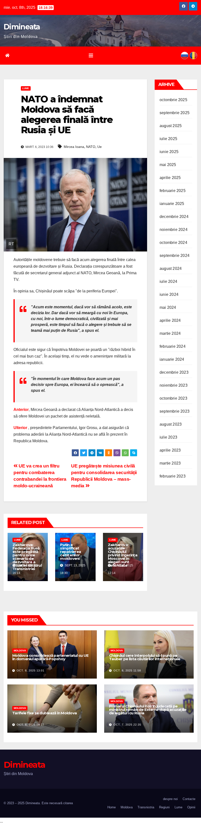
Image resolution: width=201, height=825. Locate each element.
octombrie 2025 (173, 100)
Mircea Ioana (74, 147)
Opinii (191, 807)
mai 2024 (168, 307)
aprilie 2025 (170, 178)
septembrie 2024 (174, 255)
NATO (90, 147)
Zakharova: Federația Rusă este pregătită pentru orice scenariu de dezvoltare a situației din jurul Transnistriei (27, 556)
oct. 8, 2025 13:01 (30, 670)
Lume (25, 88)
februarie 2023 (173, 476)
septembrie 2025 (174, 113)
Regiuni (164, 807)
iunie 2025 (169, 152)
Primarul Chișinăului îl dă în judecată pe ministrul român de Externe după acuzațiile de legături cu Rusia (148, 709)
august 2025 (171, 126)
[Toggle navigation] (91, 55)
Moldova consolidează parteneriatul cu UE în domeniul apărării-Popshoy (50, 657)
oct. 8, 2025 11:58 (127, 670)
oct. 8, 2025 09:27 (30, 724)
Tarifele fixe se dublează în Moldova (44, 713)
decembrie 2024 (174, 217)
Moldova (20, 650)
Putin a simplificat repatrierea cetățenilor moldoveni (70, 551)
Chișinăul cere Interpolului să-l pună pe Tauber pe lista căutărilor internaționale (144, 657)
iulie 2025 (168, 139)
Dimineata (22, 26)
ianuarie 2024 (172, 359)
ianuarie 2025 (172, 204)
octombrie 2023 (173, 398)
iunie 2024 (169, 294)
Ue (99, 147)
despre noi (170, 799)
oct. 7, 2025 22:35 (127, 724)
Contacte (189, 799)
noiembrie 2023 (174, 385)
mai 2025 (168, 165)
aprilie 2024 (170, 320)
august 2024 (171, 268)
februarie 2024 (173, 346)
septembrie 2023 (174, 411)
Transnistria (146, 807)
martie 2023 (170, 463)
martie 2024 (170, 333)
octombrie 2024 (173, 242)
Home (111, 807)
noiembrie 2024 (174, 229)
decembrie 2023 (174, 372)
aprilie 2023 (170, 450)
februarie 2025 (173, 191)
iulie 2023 (168, 437)
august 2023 (171, 424)
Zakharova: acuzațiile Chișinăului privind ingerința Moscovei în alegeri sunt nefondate (122, 555)
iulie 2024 (168, 281)
